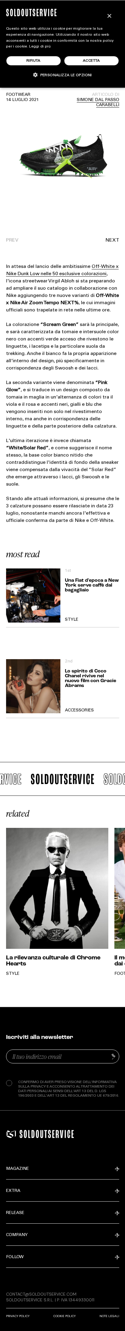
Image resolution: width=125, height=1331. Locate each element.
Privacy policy (17, 1316)
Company (17, 1235)
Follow (15, 1257)
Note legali (109, 1316)
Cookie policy (64, 1316)
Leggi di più (40, 46)
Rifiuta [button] (33, 61)
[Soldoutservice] (11, 1134)
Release (15, 1213)
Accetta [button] (91, 61)
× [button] (109, 16)
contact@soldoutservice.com (41, 1294)
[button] (90, 240)
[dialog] (62, 44)
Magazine (17, 1169)
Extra (13, 1191)
